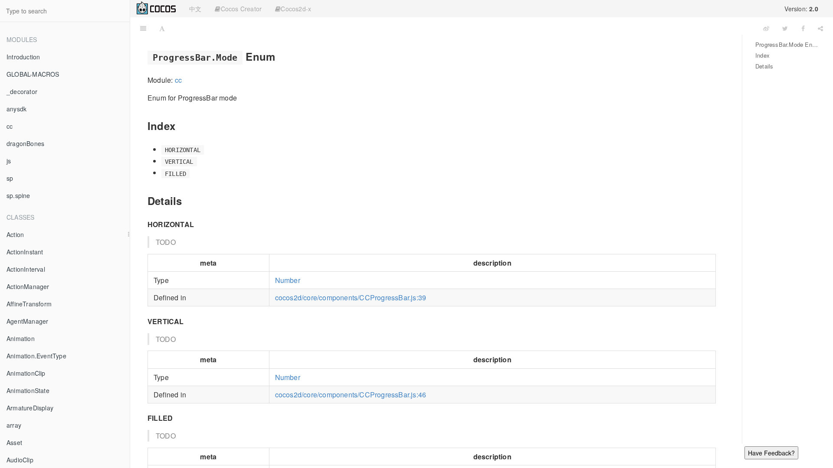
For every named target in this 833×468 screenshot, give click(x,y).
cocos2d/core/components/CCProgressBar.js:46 (350, 395)
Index (762, 55)
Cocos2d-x (296, 8)
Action (15, 234)
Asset (14, 442)
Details (764, 66)
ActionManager (28, 286)
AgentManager (27, 321)
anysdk (16, 108)
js (9, 160)
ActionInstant (25, 251)
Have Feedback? (771, 452)
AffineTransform (29, 303)
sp (10, 178)
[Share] (820, 28)
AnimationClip (26, 373)
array (14, 425)
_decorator (22, 91)
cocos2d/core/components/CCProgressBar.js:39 (350, 297)
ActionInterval (26, 269)
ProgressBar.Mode (464, 28)
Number (287, 280)
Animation (21, 338)
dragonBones (25, 143)
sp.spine (18, 195)
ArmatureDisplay (30, 407)
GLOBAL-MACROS (33, 74)
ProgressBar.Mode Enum (787, 44)
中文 (195, 8)
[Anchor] (280, 56)
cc (10, 126)
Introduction (23, 56)
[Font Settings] (162, 28)
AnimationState (28, 390)
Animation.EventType (36, 355)
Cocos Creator (241, 8)
